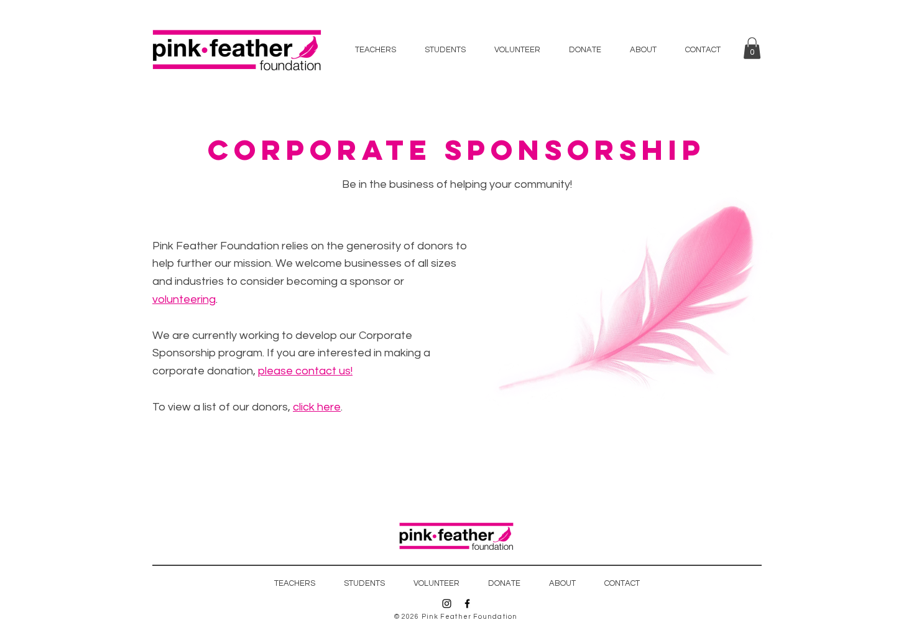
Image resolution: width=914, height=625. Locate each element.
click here (317, 407)
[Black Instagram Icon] (447, 603)
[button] (752, 48)
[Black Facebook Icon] (467, 603)
